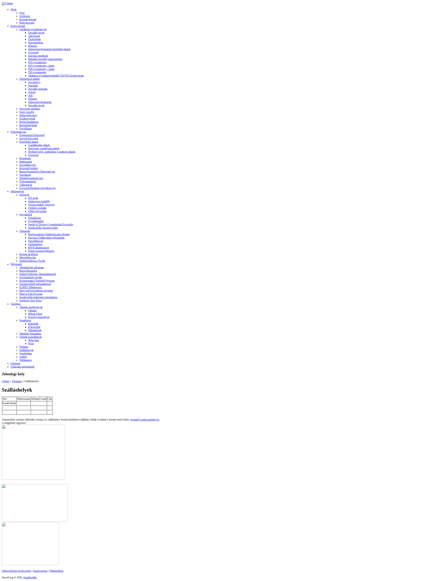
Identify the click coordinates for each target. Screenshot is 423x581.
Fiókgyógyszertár (37, 211)
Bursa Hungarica (28, 270)
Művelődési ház (27, 257)
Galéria (23, 356)
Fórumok (15, 363)
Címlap (5, 381)
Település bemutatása (30, 333)
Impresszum (40, 570)
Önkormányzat (18, 131)
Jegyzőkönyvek (27, 164)
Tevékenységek (27, 118)
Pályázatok (16, 264)
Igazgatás (33, 85)
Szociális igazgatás (38, 88)
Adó (30, 95)
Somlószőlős (30, 577)
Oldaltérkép (56, 570)
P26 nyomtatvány (37, 72)
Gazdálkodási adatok (39, 145)
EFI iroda (33, 198)
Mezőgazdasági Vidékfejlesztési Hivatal (48, 234)
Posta (31, 343)
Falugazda (24, 231)
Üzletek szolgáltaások (30, 336)
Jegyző (31, 92)
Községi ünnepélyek (38, 317)
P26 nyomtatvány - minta (41, 69)
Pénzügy (32, 45)
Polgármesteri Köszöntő (32, 135)
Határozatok (25, 161)
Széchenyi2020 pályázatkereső (35, 284)
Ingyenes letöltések (38, 55)
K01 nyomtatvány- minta (41, 65)
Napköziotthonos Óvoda (32, 260)
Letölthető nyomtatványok (32, 29)
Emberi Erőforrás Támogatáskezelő (37, 274)
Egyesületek (25, 214)
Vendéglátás (25, 353)
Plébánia (23, 346)
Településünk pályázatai (31, 267)
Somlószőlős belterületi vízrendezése (38, 297)
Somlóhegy (25, 320)
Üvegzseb (33, 52)
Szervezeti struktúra (29, 108)
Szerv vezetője (26, 112)
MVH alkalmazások (38, 247)
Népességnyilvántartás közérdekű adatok (49, 49)
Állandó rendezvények (31, 307)
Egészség (24, 194)
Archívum (24, 16)
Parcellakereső (35, 241)
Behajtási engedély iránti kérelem (45, 59)
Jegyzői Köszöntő (28, 138)
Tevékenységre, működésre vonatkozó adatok (51, 151)
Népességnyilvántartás (40, 102)
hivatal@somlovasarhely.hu (145, 419)
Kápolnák (33, 323)
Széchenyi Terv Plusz (30, 300)
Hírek (14, 9)
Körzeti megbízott (28, 254)
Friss (22, 12)
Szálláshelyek (26, 350)
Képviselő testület (28, 168)
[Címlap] (7, 3)
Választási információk (22, 366)
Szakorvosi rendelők (39, 201)
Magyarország (26, 22)
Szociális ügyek (36, 32)
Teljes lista (33, 340)
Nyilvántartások (27, 181)
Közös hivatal (18, 26)
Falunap (32, 310)
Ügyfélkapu (25, 128)
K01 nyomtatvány (37, 62)
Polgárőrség (34, 217)
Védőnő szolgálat (37, 207)
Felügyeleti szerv (28, 115)
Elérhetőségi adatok (29, 78)
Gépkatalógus (35, 244)
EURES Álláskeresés (30, 287)
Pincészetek (34, 327)
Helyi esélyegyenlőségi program (36, 290)
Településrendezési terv (31, 178)
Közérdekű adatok (28, 141)
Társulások (25, 174)
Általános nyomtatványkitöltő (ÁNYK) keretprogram (56, 75)
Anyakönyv (34, 82)
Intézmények (17, 191)
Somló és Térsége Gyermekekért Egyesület (50, 224)
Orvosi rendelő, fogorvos (41, 204)
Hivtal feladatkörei (29, 121)
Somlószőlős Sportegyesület (43, 227)
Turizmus (15, 303)
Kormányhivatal (27, 19)
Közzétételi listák (28, 125)
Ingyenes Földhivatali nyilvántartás (46, 237)
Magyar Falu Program (31, 293)
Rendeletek (25, 158)
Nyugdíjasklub (36, 221)
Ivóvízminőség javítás (30, 277)
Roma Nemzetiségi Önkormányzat (37, 171)
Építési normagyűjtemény (41, 250)
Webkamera (25, 360)
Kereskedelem (35, 42)
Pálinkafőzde (35, 330)
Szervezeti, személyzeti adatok (43, 148)
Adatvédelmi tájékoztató (16, 570)
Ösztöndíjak (34, 39)
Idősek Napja (35, 313)
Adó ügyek (34, 35)
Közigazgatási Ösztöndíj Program (36, 280)
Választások (25, 184)
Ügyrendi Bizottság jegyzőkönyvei (37, 188)
